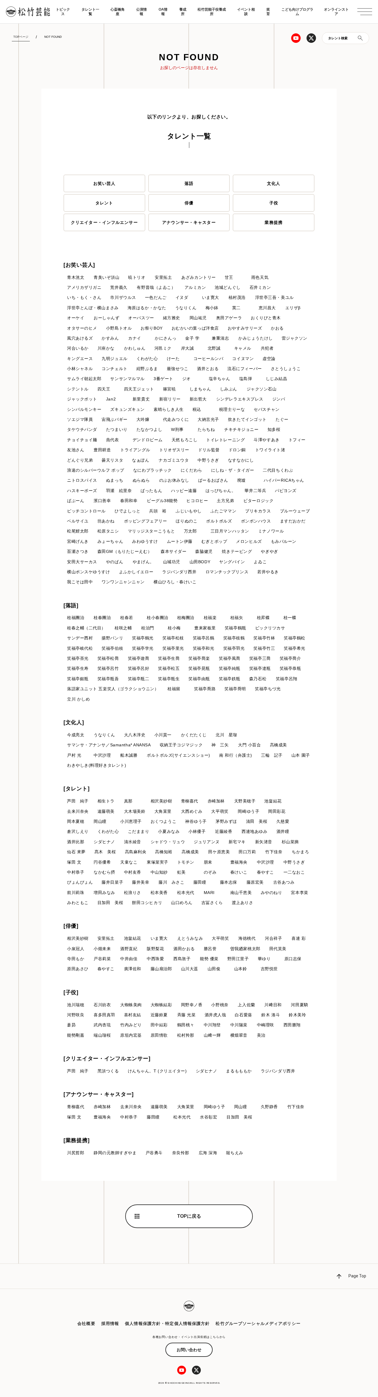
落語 (189, 183)
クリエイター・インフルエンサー (104, 222)
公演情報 (141, 11)
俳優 (189, 203)
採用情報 (110, 1323)
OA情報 (163, 11)
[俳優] (71, 926)
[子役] (71, 992)
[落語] (71, 605)
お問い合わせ (189, 1349)
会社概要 (86, 1323)
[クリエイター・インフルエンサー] (106, 1058)
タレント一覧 (90, 11)
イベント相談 (246, 11)
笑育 (268, 11)
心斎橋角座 (117, 11)
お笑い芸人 (104, 183)
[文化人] (73, 722)
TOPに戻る (189, 1216)
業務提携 (273, 222)
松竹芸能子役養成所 (212, 11)
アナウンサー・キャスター (189, 222)
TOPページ (20, 36)
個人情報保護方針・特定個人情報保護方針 (167, 1323)
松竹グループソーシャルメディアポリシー (258, 1323)
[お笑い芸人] (79, 265)
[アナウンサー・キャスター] (98, 1094)
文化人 (273, 183)
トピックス (63, 11)
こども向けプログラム (297, 11)
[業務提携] (76, 1140)
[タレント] (76, 789)
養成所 (182, 11)
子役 (273, 203)
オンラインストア (336, 11)
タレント (104, 203)
